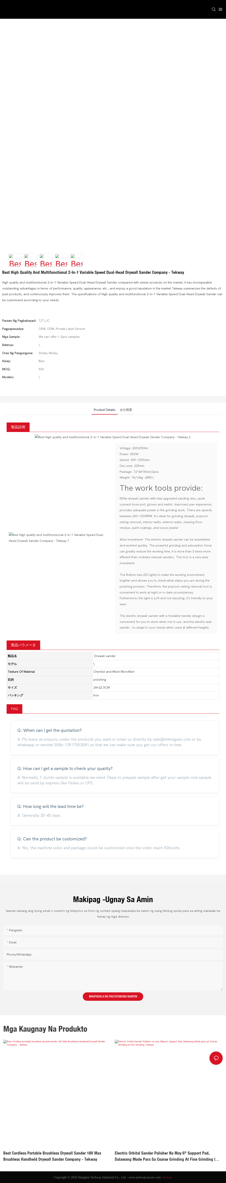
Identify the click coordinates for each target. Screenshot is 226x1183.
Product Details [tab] (104, 410)
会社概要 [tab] (126, 410)
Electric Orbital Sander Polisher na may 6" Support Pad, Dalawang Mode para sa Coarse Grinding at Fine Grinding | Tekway (53, 1156)
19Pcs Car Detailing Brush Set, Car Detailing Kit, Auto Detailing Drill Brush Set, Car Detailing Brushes (168, 1156)
